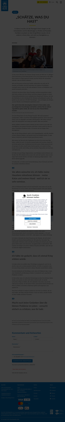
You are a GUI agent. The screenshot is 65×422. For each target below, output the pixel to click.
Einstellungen (32, 221)
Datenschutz (35, 226)
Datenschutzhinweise (26, 215)
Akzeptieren (32, 218)
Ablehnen (32, 223)
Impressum (29, 226)
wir (28, 201)
